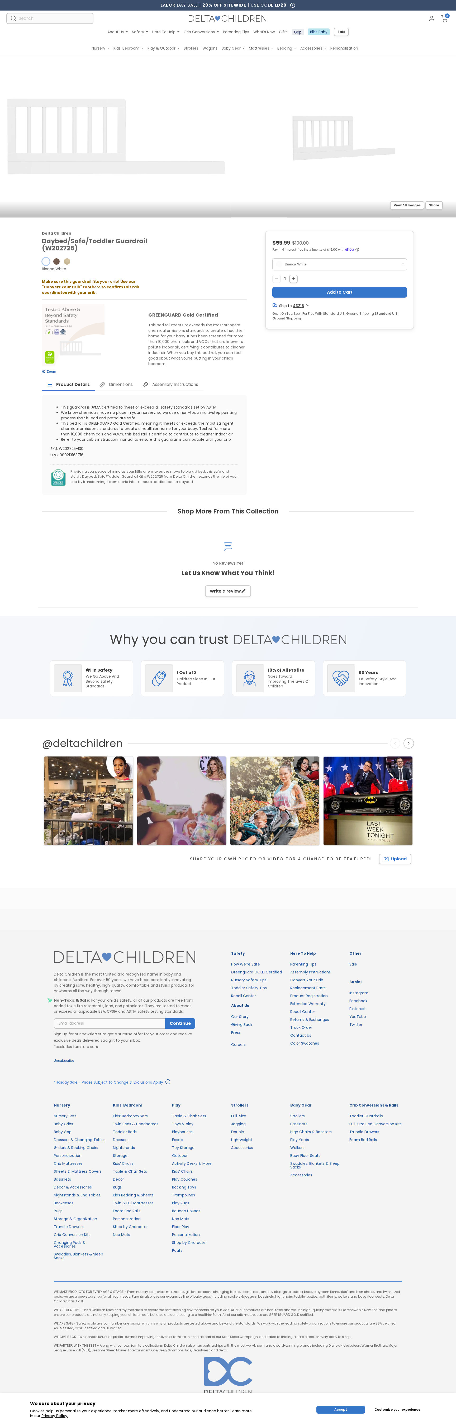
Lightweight (241, 1139)
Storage (120, 1155)
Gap (298, 32)
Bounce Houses (186, 1211)
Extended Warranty (308, 1003)
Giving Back (241, 1024)
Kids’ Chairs (123, 1163)
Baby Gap (63, 1131)
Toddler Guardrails (366, 1116)
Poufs (177, 1250)
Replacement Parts (308, 988)
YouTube (357, 1016)
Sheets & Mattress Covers (78, 1171)
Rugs (58, 1211)
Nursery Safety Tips (249, 980)
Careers (238, 1044)
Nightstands (124, 1147)
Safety (138, 32)
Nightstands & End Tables (77, 1195)
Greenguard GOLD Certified (256, 972)
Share (434, 205)
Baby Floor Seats (305, 1155)
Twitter (355, 1024)
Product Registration (309, 995)
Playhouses (182, 1131)
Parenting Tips (236, 32)
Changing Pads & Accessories (70, 1244)
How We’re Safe (245, 964)
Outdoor (180, 1155)
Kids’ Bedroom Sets (130, 1116)
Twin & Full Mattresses (133, 1203)
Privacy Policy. (54, 1415)
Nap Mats (121, 1234)
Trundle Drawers (69, 1226)
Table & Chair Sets (130, 1171)
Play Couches (184, 1179)
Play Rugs (180, 1203)
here (96, 287)
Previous (396, 743)
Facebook (358, 1000)
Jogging (238, 1124)
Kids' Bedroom (126, 48)
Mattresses (259, 48)
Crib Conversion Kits (72, 1234)
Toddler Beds (125, 1131)
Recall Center (243, 995)
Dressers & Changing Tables (80, 1139)
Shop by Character (130, 1226)
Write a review (225, 591)
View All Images (407, 205)
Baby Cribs (63, 1124)
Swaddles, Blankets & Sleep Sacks (78, 1256)
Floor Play (180, 1226)
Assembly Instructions (310, 972)
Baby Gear (231, 48)
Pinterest (357, 1008)
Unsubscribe (64, 1060)
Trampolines (183, 1195)
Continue (180, 1023)
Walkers (297, 1147)
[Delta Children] (124, 957)
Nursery (98, 48)
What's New (264, 32)
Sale (341, 32)
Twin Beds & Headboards (135, 1124)
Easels (177, 1139)
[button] (45, 261)
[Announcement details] (167, 1082)
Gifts (283, 32)
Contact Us (300, 1035)
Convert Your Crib (306, 980)
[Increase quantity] (293, 278)
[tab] (68, 384)
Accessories (311, 48)
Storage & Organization (75, 1218)
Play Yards (299, 1139)
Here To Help (163, 32)
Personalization (344, 48)
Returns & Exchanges (309, 1019)
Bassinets (62, 1179)
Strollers (191, 48)
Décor (118, 1179)
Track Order (301, 1027)
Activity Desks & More (192, 1163)
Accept (340, 1409)
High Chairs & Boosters (311, 1131)
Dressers (121, 1139)
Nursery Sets (65, 1116)
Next (409, 743)
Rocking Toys (184, 1187)
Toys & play (182, 1124)
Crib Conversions (199, 32)
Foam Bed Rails (126, 1211)
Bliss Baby (318, 32)
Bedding (284, 48)
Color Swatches (304, 1043)
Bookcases (63, 1203)
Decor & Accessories (73, 1187)
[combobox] (49, 18)
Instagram (358, 993)
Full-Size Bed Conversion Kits (375, 1124)
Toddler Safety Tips (249, 988)
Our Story (240, 1016)
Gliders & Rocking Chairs (76, 1147)
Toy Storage (183, 1147)
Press (236, 1032)
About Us (115, 32)
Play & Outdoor (161, 48)
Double (237, 1131)
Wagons (209, 48)
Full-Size (238, 1116)
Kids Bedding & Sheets (133, 1195)
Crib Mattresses (68, 1163)
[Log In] (431, 18)
